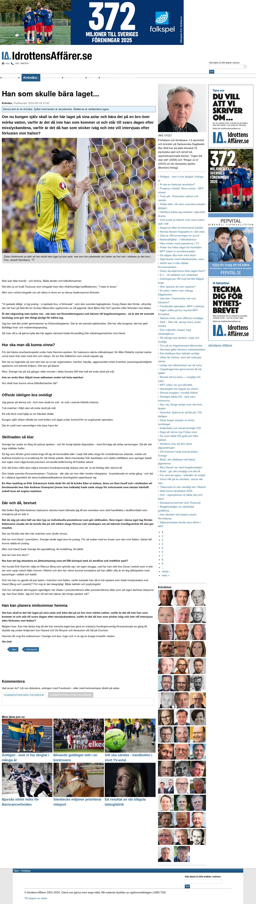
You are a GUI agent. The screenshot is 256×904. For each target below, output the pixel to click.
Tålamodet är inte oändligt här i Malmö (183, 486)
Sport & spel (53, 78)
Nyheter (12, 78)
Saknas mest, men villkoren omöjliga (181, 318)
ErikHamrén (31, 649)
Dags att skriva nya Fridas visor (178, 431)
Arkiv (95, 78)
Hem (16, 870)
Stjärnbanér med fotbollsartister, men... (183, 259)
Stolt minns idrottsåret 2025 (176, 490)
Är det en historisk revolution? (177, 184)
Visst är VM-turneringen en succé (179, 235)
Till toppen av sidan (35, 898)
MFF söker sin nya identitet (176, 384)
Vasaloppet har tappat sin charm (179, 388)
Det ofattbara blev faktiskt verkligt (179, 353)
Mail (7, 63)
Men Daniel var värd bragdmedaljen (181, 467)
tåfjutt (14, 649)
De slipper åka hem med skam (178, 255)
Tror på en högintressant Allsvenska (181, 345)
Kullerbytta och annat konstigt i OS (180, 428)
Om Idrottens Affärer (121, 78)
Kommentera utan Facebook (70, 695)
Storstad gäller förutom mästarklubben (182, 349)
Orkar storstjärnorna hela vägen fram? (182, 270)
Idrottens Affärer (47, 56)
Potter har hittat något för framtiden (181, 247)
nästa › (166, 571)
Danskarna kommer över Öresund (180, 502)
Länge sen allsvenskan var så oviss (181, 365)
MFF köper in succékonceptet (177, 251)
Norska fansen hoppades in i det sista (182, 231)
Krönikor (30, 78)
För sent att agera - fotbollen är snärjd (182, 475)
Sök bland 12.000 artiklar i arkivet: (224, 63)
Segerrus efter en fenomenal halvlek (181, 227)
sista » (165, 575)
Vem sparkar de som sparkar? (178, 286)
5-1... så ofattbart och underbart (179, 274)
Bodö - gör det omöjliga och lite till (180, 471)
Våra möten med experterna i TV (179, 243)
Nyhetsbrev (77, 78)
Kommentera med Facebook (24, 695)
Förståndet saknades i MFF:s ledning (182, 306)
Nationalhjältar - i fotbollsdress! (178, 239)
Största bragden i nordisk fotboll (179, 392)
